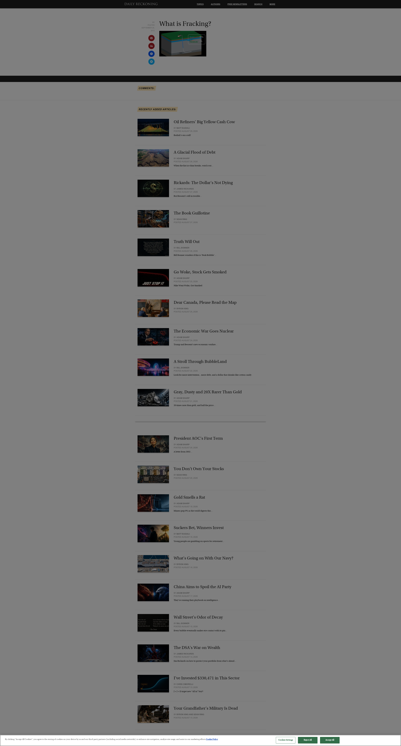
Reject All (308, 740)
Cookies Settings (285, 740)
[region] (200, 740)
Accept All (329, 740)
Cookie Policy (212, 739)
